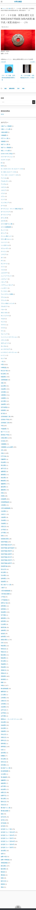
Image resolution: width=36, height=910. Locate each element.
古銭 (5, 88)
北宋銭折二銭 (5, 422)
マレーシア (4, 334)
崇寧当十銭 (4, 603)
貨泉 (2, 814)
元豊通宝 (3, 395)
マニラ (3, 321)
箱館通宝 (3, 783)
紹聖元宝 (3, 792)
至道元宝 (3, 804)
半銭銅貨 (3, 428)
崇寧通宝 (3, 606)
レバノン (3, 355)
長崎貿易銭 (4, 862)
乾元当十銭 (4, 370)
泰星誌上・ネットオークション (10, 719)
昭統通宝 (3, 658)
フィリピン (4, 291)
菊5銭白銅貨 (4, 810)
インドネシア (5, 202)
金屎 (2, 853)
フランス (3, 300)
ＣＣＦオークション (7, 156)
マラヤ (3, 328)
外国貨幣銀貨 (5, 502)
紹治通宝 (3, 789)
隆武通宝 (3, 869)
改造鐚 (3, 633)
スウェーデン (5, 248)
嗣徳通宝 (3, 480)
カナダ (3, 221)
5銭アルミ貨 (4, 144)
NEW (2, 114)
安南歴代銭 (4, 566)
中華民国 (3, 367)
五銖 (2, 383)
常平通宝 (3, 615)
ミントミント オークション (9, 337)
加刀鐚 (3, 413)
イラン (3, 196)
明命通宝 (3, 645)
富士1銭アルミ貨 (6, 584)
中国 (2, 364)
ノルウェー (4, 279)
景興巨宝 (3, 670)
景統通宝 (3, 667)
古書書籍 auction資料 (7, 447)
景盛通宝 (3, 664)
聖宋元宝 (3, 801)
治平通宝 (3, 716)
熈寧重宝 (3, 746)
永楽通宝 (3, 707)
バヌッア (3, 282)
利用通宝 (3, 410)
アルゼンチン (5, 181)
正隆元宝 (3, 700)
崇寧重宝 (3, 609)
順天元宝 (3, 881)
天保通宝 (3, 520)
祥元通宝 (3, 759)
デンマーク (4, 263)
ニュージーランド (6, 276)
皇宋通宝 (3, 752)
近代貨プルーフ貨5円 (7, 847)
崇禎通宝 (3, 612)
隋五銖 (3, 872)
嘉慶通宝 (3, 483)
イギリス (3, 187)
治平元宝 (3, 710)
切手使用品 (4, 407)
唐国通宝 (3, 474)
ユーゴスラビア (5, 349)
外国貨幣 (3, 499)
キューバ (3, 230)
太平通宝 (3, 532)
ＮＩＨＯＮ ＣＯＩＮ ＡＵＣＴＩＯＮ (12, 169)
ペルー (3, 309)
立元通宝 (3, 774)
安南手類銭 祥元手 (6, 557)
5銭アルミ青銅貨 (6, 147)
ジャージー (4, 242)
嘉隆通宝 (3, 490)
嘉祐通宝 (3, 487)
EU (2, 163)
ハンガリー (4, 288)
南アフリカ (4, 431)
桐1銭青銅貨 (4, 688)
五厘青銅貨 (4, 379)
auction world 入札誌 (6, 153)
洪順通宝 (3, 731)
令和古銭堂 (18, 1)
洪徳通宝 (3, 725)
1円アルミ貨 (4, 138)
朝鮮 (2, 682)
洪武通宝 (3, 728)
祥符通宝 (3, 765)
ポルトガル (4, 312)
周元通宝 (3, 465)
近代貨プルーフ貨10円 (7, 835)
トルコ (3, 269)
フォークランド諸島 (7, 294)
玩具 (2, 749)
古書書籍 (3, 444)
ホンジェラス (5, 315)
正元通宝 (3, 694)
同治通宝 (3, 462)
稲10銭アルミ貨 (5, 768)
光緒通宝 (3, 404)
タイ (2, 257)
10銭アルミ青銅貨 (6, 126)
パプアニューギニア (7, 285)
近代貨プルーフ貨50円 (7, 844)
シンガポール (5, 245)
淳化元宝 (3, 734)
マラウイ (3, 324)
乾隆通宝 (3, 376)
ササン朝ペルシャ (6, 239)
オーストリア (5, 214)
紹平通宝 (3, 786)
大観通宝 (3, 517)
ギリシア (3, 233)
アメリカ (3, 178)
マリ (2, 331)
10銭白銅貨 (4, 132)
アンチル (3, 184)
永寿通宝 (3, 704)
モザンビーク (5, 343)
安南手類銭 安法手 (6, 545)
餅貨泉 (3, 884)
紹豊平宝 (3, 795)
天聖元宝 (3, 526)
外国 (2, 493)
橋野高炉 (3, 691)
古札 (2, 450)
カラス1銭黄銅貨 (6, 227)
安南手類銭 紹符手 (6, 563)
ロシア (3, 358)
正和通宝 (3, 697)
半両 (2, 425)
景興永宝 (3, 673)
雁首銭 (3, 875)
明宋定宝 (3, 649)
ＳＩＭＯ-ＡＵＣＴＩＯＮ (8, 172)
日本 (18, 88)
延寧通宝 (3, 621)
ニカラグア (4, 273)
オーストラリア (5, 211)
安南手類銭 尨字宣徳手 (8, 548)
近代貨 (3, 826)
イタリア (3, 190)
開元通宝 (3, 866)
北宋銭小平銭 (5, 419)
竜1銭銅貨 (4, 777)
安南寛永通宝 (5, 538)
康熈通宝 (3, 618)
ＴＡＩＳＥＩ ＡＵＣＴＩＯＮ (10, 175)
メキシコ (3, 340)
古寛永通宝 (4, 438)
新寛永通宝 (12, 88)
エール (3, 205)
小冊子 (3, 587)
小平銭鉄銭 (4, 600)
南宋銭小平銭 (5, 435)
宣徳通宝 (3, 581)
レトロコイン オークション (9, 352)
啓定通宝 (3, 477)
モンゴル (3, 346)
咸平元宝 (3, 468)
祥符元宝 (3, 762)
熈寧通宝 (3, 743)
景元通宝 (3, 661)
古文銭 (3, 441)
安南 (2, 535)
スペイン (3, 251)
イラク (3, 193)
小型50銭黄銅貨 (5, 590)
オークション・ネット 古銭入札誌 (11, 208)
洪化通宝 (3, 722)
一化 (2, 361)
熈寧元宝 (3, 740)
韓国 (2, 878)
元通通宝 (3, 398)
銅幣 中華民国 (5, 859)
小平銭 (3, 597)
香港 (2, 887)
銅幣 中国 (4, 856)
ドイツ (3, 266)
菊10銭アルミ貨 (5, 807)
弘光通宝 (3, 624)
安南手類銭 (4, 542)
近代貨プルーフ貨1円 (7, 838)
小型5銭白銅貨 (5, 594)
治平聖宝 (3, 713)
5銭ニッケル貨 (5, 150)
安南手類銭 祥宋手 (6, 560)
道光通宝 (3, 850)
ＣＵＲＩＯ (4, 159)
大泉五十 (3, 514)
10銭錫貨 (3, 135)
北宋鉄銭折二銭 (5, 416)
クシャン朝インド (6, 236)
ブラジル (3, 297)
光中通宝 (3, 401)
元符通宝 (3, 392)
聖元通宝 (3, 798)
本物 (23, 88)
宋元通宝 (3, 572)
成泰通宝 (3, 630)
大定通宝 (3, 511)
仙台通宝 (3, 386)
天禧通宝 (3, 523)
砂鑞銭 (3, 755)
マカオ (3, 318)
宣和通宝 (3, 578)
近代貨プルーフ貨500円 (8, 841)
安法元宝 (3, 569)
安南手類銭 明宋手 (6, 551)
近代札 (3, 820)
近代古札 (3, 817)
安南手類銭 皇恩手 (6, 554)
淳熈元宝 (3, 737)
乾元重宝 (3, 373)
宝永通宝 (3, 575)
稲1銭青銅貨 (4, 771)
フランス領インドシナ (7, 303)
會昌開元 (3, 679)
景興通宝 (3, 676)
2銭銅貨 (3, 141)
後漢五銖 (3, 627)
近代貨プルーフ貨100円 (8, 832)
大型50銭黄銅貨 (5, 508)
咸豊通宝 (3, 471)
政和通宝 (3, 636)
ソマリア (3, 254)
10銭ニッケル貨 (5, 129)
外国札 (3, 496)
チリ (2, 260)
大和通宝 (3, 505)
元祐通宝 (3, 389)
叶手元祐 (3, 456)
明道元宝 (3, 652)
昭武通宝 (3, 655)
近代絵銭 (3, 823)
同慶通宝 (3, 459)
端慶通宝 (3, 780)
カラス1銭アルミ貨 (6, 224)
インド (3, 199)
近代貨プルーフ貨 (6, 829)
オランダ (3, 218)
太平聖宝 (3, 529)
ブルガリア (4, 306)
